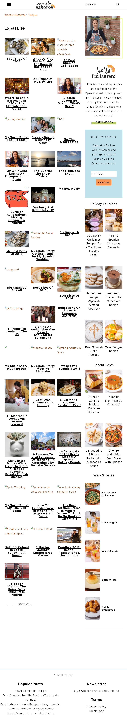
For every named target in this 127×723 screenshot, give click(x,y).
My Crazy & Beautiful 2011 (69, 367)
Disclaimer (96, 710)
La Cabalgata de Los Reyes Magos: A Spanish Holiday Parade (69, 457)
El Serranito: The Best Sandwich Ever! (69, 402)
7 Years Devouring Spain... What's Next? (69, 102)
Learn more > (103, 122)
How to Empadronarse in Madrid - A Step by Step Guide (43, 511)
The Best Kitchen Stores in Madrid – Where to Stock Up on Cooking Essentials (69, 512)
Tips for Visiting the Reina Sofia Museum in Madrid (17, 589)
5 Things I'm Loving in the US (17, 331)
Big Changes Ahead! (16, 289)
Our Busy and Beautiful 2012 (43, 209)
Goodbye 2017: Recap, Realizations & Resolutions (69, 551)
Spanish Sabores (15, 14)
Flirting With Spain (69, 233)
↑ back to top (63, 675)
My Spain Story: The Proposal (17, 138)
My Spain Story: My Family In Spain (17, 508)
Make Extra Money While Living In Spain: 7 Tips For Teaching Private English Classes (16, 469)
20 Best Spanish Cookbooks (69, 63)
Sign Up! (80, 690)
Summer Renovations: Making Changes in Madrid (17, 217)
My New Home (69, 188)
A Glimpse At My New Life (43, 80)
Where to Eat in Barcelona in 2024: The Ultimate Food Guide (17, 103)
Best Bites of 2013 (17, 60)
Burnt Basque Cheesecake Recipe (30, 713)
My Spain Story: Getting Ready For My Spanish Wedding (43, 255)
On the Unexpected (69, 140)
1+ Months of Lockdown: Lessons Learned (17, 420)
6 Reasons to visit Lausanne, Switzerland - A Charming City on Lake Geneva (43, 460)
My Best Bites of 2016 (16, 252)
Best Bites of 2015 (43, 289)
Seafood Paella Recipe (30, 690)
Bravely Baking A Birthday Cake (43, 140)
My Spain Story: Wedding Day (17, 367)
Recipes (32, 14)
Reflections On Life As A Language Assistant (69, 312)
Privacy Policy (96, 706)
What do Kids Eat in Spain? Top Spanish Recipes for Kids (43, 64)
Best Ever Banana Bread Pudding (43, 402)
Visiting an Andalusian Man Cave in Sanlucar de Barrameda (43, 332)
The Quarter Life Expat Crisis (43, 173)
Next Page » (25, 604)
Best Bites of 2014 (69, 297)
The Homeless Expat (69, 172)
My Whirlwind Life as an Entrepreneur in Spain (17, 175)
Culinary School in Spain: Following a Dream (17, 551)
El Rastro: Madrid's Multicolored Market (43, 551)
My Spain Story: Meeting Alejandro (43, 368)
